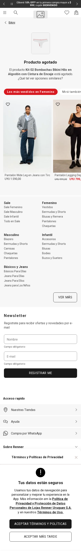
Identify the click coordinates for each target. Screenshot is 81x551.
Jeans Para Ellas (14, 276)
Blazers (8, 239)
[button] (5, 22)
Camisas (9, 248)
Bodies (46, 253)
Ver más (65, 297)
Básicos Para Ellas (15, 271)
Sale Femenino (13, 207)
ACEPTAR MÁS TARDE (40, 536)
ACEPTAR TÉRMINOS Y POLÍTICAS (40, 524)
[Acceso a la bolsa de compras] (76, 12)
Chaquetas (49, 226)
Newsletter (15, 315)
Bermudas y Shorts (54, 211)
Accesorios (49, 239)
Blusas (46, 248)
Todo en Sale (12, 221)
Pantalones (49, 221)
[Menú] (4, 12)
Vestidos (47, 207)
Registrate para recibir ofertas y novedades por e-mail (38, 325)
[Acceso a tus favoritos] (67, 12)
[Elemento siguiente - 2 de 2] (77, 4)
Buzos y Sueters (52, 258)
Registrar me (40, 373)
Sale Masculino (13, 211)
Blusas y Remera (52, 216)
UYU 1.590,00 (13, 178)
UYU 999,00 (61, 179)
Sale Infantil (11, 216)
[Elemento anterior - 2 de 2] (4, 4)
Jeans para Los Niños (17, 285)
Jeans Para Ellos (14, 280)
